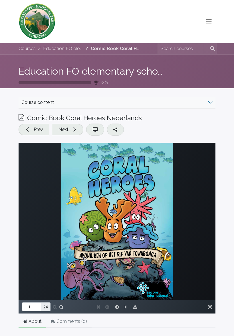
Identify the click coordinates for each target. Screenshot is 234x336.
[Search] (210, 48)
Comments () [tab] (71, 321)
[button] (34, 129)
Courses (27, 48)
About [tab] (34, 321)
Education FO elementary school (92, 71)
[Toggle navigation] (208, 21)
